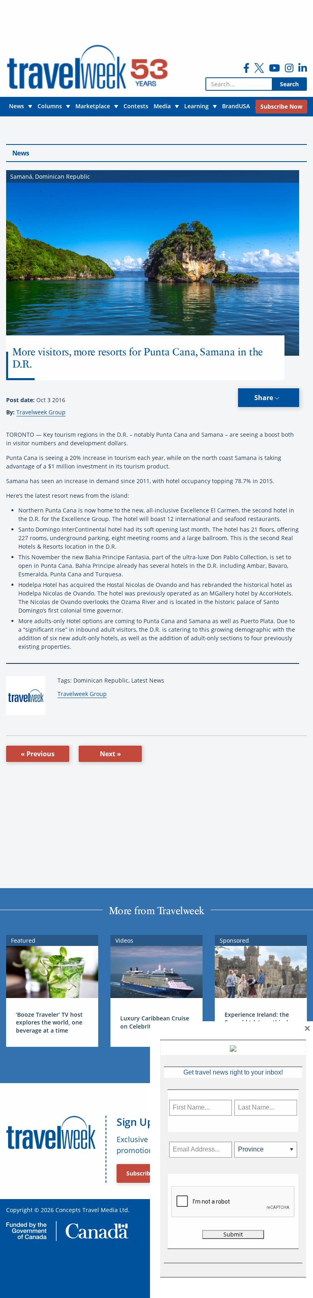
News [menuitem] (16, 106)
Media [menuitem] (162, 106)
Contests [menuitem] (135, 106)
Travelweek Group (41, 412)
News (20, 153)
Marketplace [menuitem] (92, 106)
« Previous (38, 753)
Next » (110, 753)
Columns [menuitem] (49, 106)
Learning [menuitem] (196, 106)
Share (264, 397)
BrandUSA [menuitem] (236, 106)
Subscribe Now (147, 1173)
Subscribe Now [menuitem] (281, 106)
